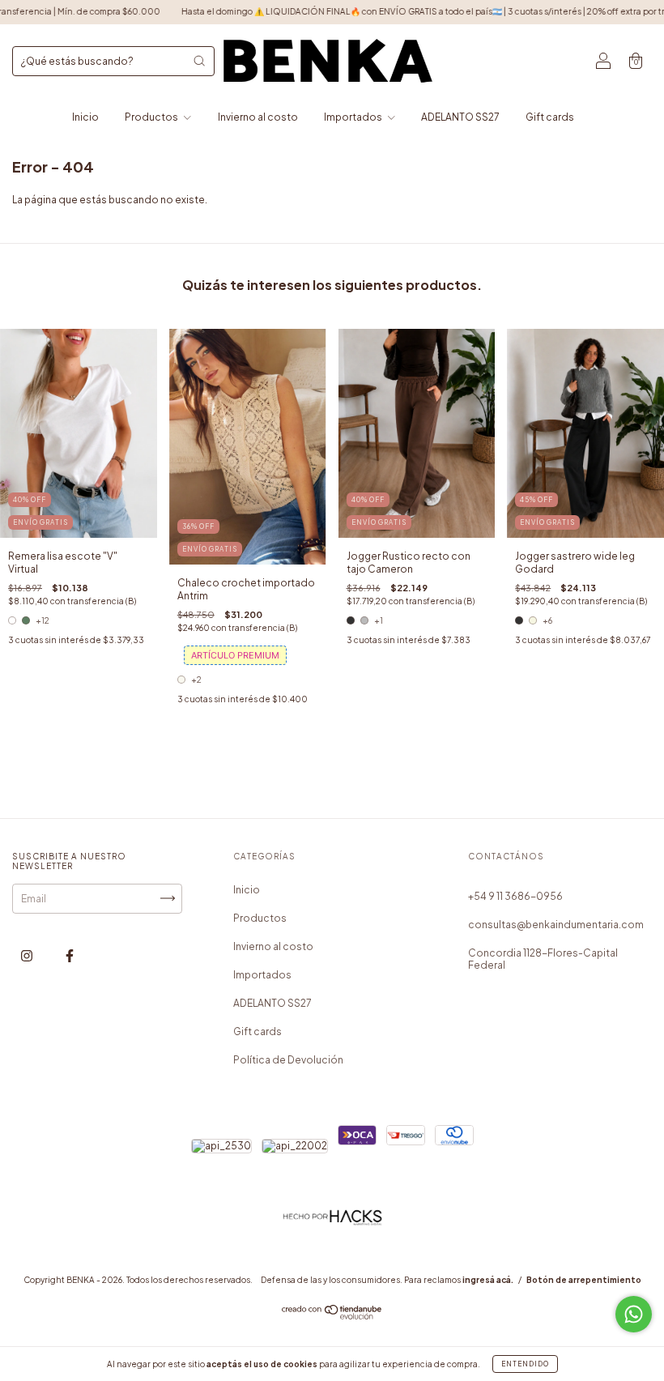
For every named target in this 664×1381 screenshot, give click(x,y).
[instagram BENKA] (27, 955)
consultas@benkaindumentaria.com (556, 925)
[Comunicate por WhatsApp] (633, 1314)
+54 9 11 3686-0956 (515, 896)
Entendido (525, 1364)
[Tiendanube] (332, 1316)
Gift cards (550, 117)
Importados (354, 117)
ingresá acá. (487, 1280)
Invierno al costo (258, 117)
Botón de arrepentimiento (583, 1280)
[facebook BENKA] (69, 955)
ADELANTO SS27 (460, 117)
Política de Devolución (288, 1060)
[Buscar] (199, 61)
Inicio (85, 117)
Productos (152, 117)
